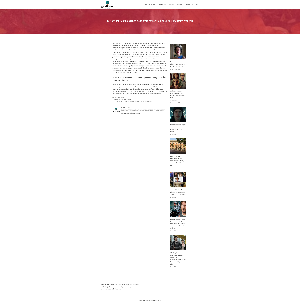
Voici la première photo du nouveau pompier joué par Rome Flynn (133, 101)
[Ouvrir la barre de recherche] (197, 5)
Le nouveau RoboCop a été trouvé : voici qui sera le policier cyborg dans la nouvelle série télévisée (177, 223)
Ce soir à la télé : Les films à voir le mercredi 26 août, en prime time (177, 192)
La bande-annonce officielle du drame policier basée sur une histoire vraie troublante (177, 95)
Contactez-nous (189, 4)
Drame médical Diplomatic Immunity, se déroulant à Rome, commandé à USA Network (177, 160)
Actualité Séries (162, 4)
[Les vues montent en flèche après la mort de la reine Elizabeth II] (178, 58)
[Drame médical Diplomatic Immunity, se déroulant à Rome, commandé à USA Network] (178, 152)
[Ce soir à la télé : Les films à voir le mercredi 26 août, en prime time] (178, 186)
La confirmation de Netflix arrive (123, 99)
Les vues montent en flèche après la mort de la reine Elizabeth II (177, 64)
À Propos (179, 4)
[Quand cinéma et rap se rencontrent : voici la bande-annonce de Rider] (178, 121)
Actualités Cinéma (150, 4)
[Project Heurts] (107, 4)
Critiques (171, 4)
